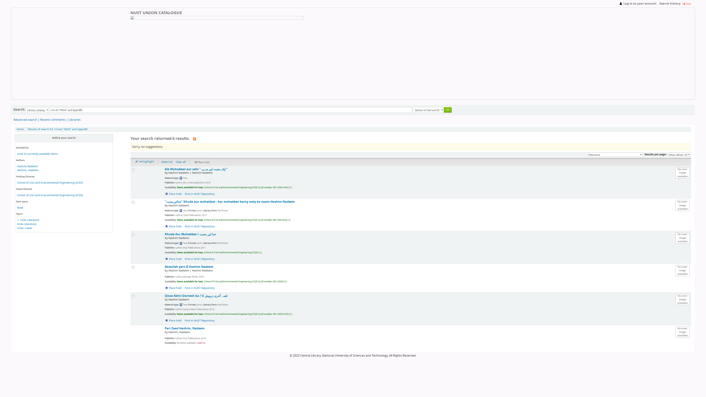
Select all (166, 162)
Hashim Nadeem (27, 166)
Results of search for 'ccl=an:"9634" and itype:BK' (58, 129)
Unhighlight (146, 162)
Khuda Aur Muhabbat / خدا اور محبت (190, 234)
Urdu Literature (26, 224)
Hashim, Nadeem (28, 170)
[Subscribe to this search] (194, 139)
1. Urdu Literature (28, 220)
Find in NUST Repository (200, 194)
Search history (669, 3)
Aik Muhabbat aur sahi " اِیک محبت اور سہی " (196, 169)
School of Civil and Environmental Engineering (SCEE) (50, 183)
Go (447, 110)
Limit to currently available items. (37, 154)
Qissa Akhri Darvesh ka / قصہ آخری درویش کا (196, 296)
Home (20, 129)
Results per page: (656, 154)
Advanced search (25, 120)
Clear (688, 4)
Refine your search (64, 138)
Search (19, 109)
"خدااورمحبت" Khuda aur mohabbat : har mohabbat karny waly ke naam (230, 202)
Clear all (181, 162)
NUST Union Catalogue (24, 3)
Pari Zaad (185, 328)
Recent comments (52, 120)
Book (20, 208)
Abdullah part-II (189, 267)
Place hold (203, 162)
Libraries (75, 120)
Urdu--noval (24, 228)
